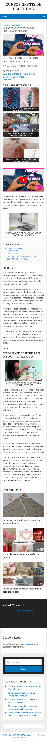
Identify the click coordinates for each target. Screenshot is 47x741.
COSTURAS (10, 66)
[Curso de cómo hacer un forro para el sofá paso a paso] (23, 574)
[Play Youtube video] (23, 180)
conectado (28, 644)
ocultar (21, 244)
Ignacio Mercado (25, 610)
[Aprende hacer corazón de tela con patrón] (23, 540)
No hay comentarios (30, 66)
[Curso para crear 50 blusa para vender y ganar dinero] (23, 505)
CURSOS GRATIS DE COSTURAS (23, 6)
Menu (4, 16)
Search (23, 669)
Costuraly (7, 80)
